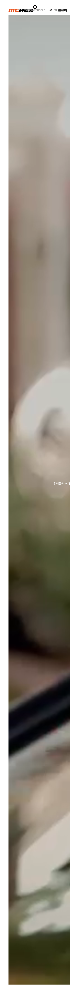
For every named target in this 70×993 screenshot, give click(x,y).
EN (55, 10)
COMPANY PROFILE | (36, 10)
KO (50, 10)
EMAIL (60, 10)
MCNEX (22, 8)
